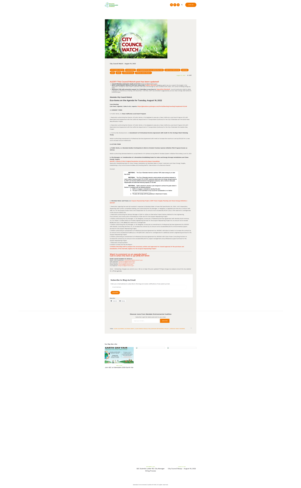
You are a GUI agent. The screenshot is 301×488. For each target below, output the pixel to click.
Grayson (184, 70)
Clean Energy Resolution (142, 328)
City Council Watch (117, 70)
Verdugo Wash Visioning (177, 328)
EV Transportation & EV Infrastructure (150, 70)
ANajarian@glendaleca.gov (126, 265)
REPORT (112, 161)
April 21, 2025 (119, 365)
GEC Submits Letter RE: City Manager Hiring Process (151, 470)
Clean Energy (130, 70)
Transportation (128, 72)
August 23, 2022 (182, 466)
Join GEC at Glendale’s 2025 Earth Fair (119, 367)
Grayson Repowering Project (160, 328)
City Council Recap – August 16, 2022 (182, 469)
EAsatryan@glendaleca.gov (149, 84)
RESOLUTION (120, 161)
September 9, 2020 (150, 466)
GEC (189, 75)
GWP (112, 72)
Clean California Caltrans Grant (124, 328)
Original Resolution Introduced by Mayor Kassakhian (143, 161)
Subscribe (115, 292)
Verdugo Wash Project (143, 72)
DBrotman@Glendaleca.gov (127, 263)
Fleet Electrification (172, 70)
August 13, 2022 (181, 75)
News (118, 72)
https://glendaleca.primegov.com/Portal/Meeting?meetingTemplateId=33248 (162, 106)
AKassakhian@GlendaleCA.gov (133, 260)
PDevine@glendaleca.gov (125, 264)
